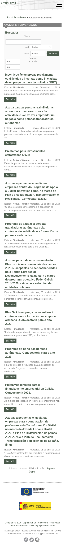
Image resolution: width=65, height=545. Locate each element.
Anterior (23, 468)
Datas (26, 53)
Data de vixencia (33, 60)
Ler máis (10, 99)
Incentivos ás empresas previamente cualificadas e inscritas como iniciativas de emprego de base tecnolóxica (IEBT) (31, 78)
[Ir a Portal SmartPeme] (9, 3)
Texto (27, 36)
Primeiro (13, 468)
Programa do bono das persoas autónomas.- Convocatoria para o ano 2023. (30, 352)
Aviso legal (34, 525)
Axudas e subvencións (40, 17)
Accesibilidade (48, 525)
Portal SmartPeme (16, 17)
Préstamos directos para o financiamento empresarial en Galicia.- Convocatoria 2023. (30, 388)
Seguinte (50, 468)
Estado (26, 47)
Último (32, 471)
